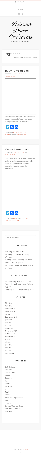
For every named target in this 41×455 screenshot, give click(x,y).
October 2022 (10, 314)
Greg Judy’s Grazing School (25, 289)
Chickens (8, 370)
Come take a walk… (17, 149)
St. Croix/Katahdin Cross (14, 406)
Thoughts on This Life (13, 409)
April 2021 (8, 350)
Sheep (20, 132)
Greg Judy (8, 289)
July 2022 (8, 320)
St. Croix (8, 403)
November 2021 (11, 331)
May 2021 (8, 348)
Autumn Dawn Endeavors (20, 30)
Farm (15, 132)
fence (19, 134)
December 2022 (11, 308)
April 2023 (8, 306)
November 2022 (11, 311)
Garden (7, 384)
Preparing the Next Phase (14, 251)
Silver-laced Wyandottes (14, 397)
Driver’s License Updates (14, 262)
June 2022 (8, 322)
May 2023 (8, 303)
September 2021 (11, 336)
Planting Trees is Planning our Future (18, 260)
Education (8, 378)
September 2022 (11, 317)
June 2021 (8, 345)
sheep (24, 134)
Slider (7, 400)
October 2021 (10, 334)
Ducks (7, 375)
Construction (10, 372)
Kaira (26, 449)
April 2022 (8, 325)
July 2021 (8, 342)
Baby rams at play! (17, 71)
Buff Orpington (10, 367)
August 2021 (9, 339)
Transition (9, 411)
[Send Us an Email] (18, 14)
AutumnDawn (10, 76)
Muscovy (8, 386)
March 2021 (9, 353)
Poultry (7, 392)
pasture (8, 220)
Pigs (6, 389)
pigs (14, 220)
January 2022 (10, 328)
